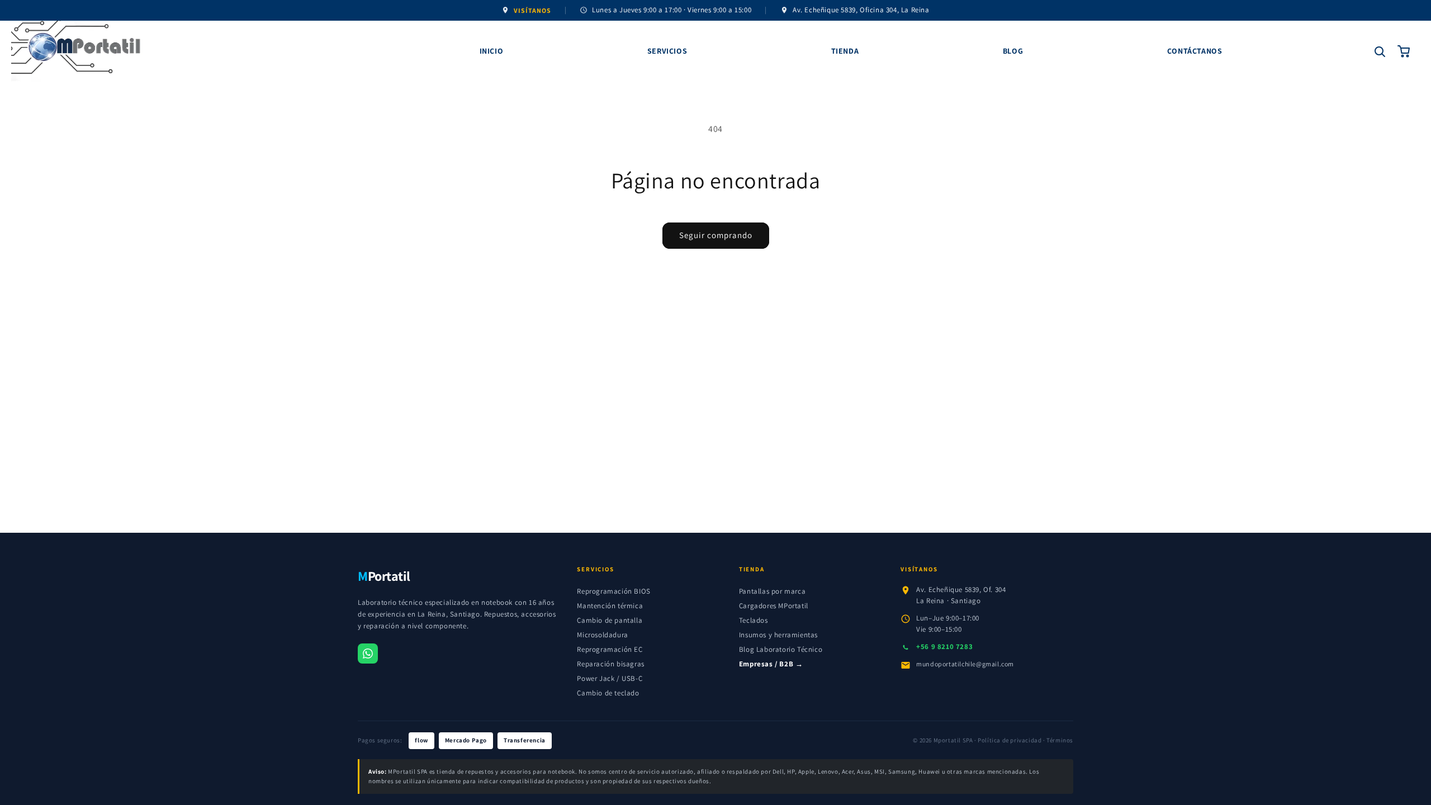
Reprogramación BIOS (613, 591)
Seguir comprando (715, 235)
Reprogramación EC (609, 649)
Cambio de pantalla (609, 620)
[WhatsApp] (368, 653)
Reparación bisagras (610, 664)
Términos (1059, 740)
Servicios (667, 51)
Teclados (753, 620)
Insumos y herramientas (778, 635)
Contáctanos (1194, 51)
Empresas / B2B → (771, 664)
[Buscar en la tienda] (1379, 51)
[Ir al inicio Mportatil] (193, 51)
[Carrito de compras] (1404, 51)
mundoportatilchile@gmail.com (965, 664)
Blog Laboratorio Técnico (780, 649)
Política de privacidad (1009, 740)
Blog (1013, 51)
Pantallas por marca (772, 591)
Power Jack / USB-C (609, 678)
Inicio (492, 51)
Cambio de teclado (608, 693)
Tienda (845, 51)
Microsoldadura (602, 635)
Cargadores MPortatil (773, 605)
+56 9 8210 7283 (944, 646)
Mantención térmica (610, 605)
